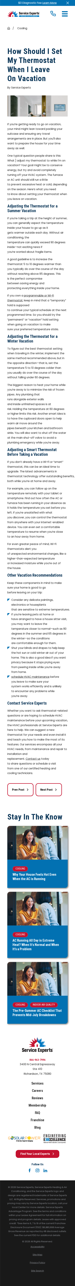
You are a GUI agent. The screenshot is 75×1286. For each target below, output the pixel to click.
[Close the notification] (67, 3)
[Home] (23, 14)
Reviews (37, 1098)
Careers (37, 1091)
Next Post (46, 789)
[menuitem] (37, 1247)
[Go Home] (8, 28)
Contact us (33, 759)
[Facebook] (30, 1170)
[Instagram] (37, 1170)
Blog (37, 1128)
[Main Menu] (65, 14)
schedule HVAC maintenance (30, 677)
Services (37, 1083)
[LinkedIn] (45, 1170)
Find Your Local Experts (35, 1153)
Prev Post (18, 789)
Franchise (37, 1120)
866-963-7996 (37, 1059)
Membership (37, 1105)
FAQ (37, 1113)
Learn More (49, 3)
